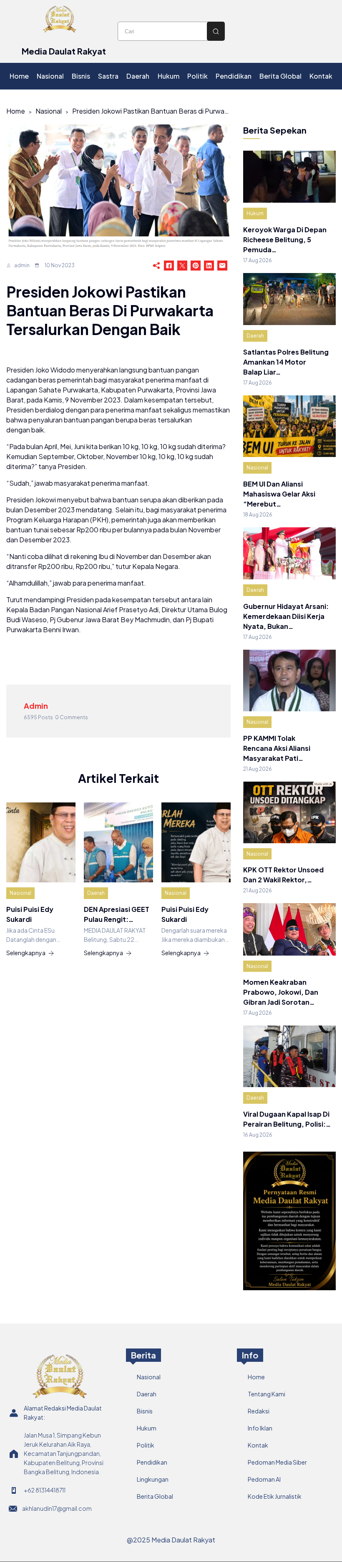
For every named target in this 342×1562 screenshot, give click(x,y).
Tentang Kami (266, 1394)
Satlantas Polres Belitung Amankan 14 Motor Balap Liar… (286, 362)
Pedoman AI (264, 1479)
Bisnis (145, 1411)
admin (22, 265)
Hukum (255, 213)
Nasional (48, 111)
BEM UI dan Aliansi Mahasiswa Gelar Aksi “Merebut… (279, 493)
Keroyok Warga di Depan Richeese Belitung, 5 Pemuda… (285, 239)
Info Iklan (260, 1428)
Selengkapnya (25, 952)
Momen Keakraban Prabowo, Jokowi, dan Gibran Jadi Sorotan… (280, 992)
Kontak (258, 1445)
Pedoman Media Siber (277, 1462)
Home (15, 111)
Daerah (96, 893)
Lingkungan (152, 1479)
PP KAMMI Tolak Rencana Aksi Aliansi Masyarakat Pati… (276, 748)
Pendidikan (152, 1462)
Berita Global (155, 1496)
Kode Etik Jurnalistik (275, 1496)
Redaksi (258, 1411)
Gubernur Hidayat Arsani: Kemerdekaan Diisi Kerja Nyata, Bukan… (286, 616)
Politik (145, 1445)
